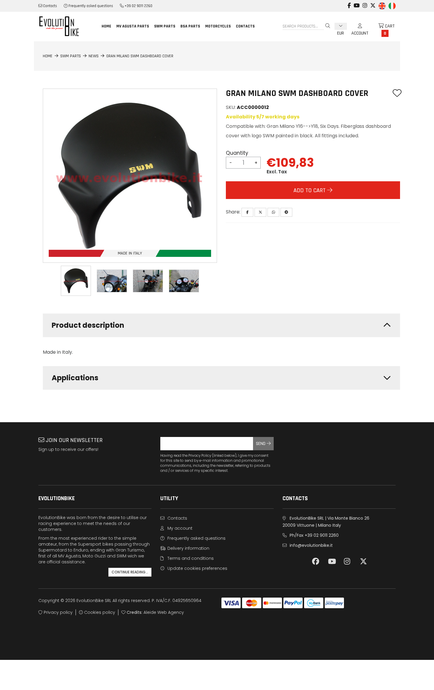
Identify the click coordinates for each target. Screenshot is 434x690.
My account (179, 528)
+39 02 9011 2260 (138, 6)
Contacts (49, 6)
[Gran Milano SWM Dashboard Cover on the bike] (112, 281)
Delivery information (187, 548)
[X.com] (373, 2)
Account (359, 26)
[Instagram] (365, 2)
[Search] (327, 26)
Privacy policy (58, 612)
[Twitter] (260, 212)
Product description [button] (88, 325)
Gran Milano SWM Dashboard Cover (139, 56)
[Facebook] (349, 2)
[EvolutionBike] (64, 26)
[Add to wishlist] (397, 93)
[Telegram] (286, 212)
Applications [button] (75, 378)
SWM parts (164, 26)
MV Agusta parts (132, 26)
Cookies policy (99, 612)
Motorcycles (218, 26)
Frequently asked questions (90, 6)
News (94, 56)
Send (261, 444)
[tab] (221, 325)
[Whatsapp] (273, 212)
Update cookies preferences (196, 568)
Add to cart (310, 190)
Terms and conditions (190, 558)
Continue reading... (130, 572)
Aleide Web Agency (163, 612)
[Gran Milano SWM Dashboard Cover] (76, 281)
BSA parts (190, 26)
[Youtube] (357, 2)
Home (106, 26)
